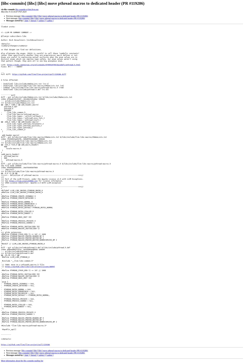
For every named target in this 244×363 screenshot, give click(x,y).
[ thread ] (33, 21)
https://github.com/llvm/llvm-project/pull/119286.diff (39, 74)
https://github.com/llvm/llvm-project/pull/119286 (25, 345)
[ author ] (49, 21)
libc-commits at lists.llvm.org (26, 9)
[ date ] (26, 21)
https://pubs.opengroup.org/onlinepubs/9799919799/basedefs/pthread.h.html (43, 65)
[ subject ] (41, 21)
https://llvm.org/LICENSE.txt (23, 181)
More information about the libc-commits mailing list (22, 361)
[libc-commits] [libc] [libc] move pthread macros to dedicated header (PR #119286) (54, 16)
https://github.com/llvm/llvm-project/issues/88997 (30, 267)
